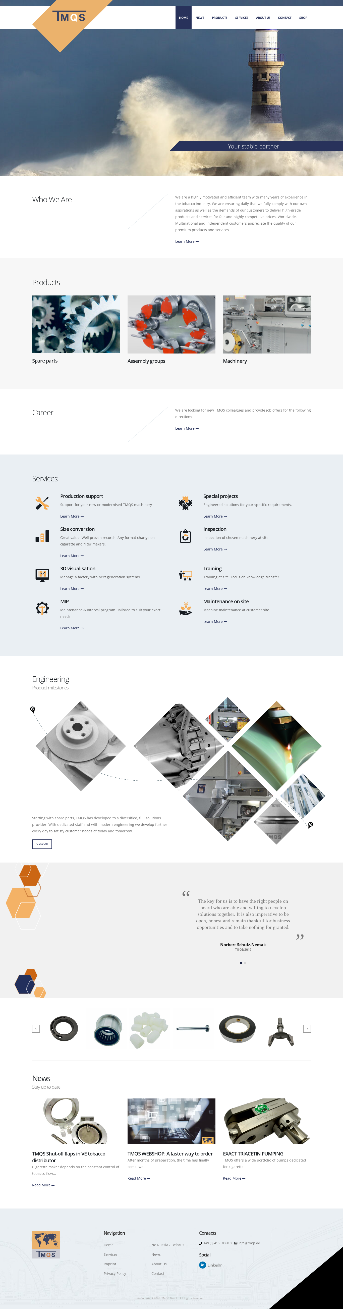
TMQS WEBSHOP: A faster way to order (170, 1153)
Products (219, 18)
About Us (263, 18)
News (200, 18)
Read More (41, 1185)
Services (241, 18)
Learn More (185, 241)
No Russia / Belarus (167, 1244)
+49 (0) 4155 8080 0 (218, 1243)
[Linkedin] (202, 1265)
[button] (241, 963)
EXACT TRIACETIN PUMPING (253, 1153)
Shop (303, 18)
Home (183, 18)
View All (42, 844)
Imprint (110, 1264)
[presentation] (36, 1029)
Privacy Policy (115, 1273)
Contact (285, 18)
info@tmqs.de (249, 1243)
